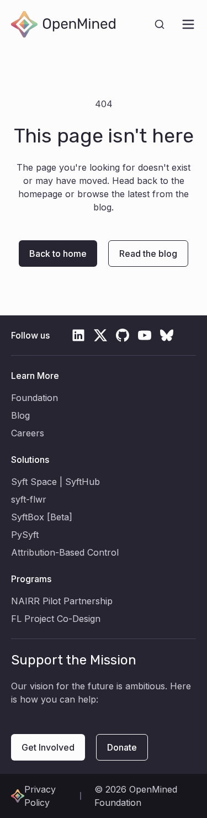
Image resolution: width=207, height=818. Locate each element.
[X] (100, 335)
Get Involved (48, 747)
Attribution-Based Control (65, 552)
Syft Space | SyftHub (55, 481)
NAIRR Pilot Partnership (62, 600)
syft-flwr (28, 499)
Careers (27, 433)
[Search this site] (159, 24)
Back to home (58, 253)
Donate (122, 747)
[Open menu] (188, 24)
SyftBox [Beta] (41, 517)
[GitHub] (122, 335)
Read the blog (148, 253)
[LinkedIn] (78, 335)
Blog (20, 415)
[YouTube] (144, 335)
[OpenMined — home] (63, 24)
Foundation (34, 397)
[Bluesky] (166, 335)
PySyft (25, 534)
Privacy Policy (40, 796)
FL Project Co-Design (55, 618)
